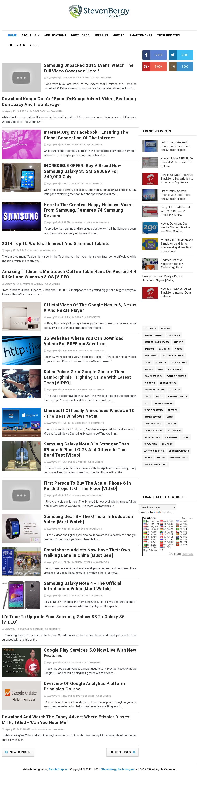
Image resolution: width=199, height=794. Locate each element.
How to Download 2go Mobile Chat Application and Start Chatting (175, 227)
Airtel (159, 396)
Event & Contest (85, 78)
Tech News (81, 390)
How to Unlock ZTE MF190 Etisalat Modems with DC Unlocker (177, 162)
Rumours (167, 444)
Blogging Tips (168, 383)
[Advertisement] (72, 53)
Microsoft (81, 423)
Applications (55, 35)
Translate (167, 512)
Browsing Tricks (177, 396)
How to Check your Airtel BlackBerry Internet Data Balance (176, 292)
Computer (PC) (153, 376)
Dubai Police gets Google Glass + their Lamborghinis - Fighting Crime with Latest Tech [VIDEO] (87, 377)
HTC (146, 403)
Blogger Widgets (179, 451)
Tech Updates (168, 35)
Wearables (150, 444)
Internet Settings (173, 356)
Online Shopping (163, 403)
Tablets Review (153, 424)
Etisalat (171, 424)
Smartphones (140, 35)
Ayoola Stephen (58, 769)
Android (38, 284)
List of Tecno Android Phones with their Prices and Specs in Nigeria (175, 146)
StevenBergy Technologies (117, 769)
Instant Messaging (155, 464)
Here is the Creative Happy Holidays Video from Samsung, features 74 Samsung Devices (88, 210)
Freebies (101, 35)
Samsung (80, 184)
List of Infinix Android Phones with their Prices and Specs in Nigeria (175, 194)
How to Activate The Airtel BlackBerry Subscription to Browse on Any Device (177, 178)
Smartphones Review (156, 342)
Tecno (185, 437)
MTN (160, 369)
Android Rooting (154, 451)
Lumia (169, 417)
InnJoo (161, 458)
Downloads (80, 35)
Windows (149, 383)
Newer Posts (20, 752)
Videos (178, 349)
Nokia (147, 396)
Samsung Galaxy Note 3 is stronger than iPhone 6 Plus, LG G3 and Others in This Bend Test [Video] (86, 450)
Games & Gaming (153, 430)
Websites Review (153, 410)
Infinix (148, 458)
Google (79, 317)
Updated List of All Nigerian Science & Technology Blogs (172, 263)
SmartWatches (178, 458)
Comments (105, 78)
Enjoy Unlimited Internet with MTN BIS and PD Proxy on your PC (175, 211)
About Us (29, 35)
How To (119, 35)
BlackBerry (174, 369)
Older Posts (120, 752)
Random (149, 349)
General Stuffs (83, 222)
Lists (36, 250)
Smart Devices (152, 417)
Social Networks (154, 390)
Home (12, 35)
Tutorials (150, 328)
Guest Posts (152, 437)
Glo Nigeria (174, 430)
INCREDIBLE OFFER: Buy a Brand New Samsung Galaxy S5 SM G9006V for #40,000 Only (82, 171)
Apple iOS (81, 462)
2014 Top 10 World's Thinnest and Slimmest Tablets (56, 243)
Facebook (80, 145)
